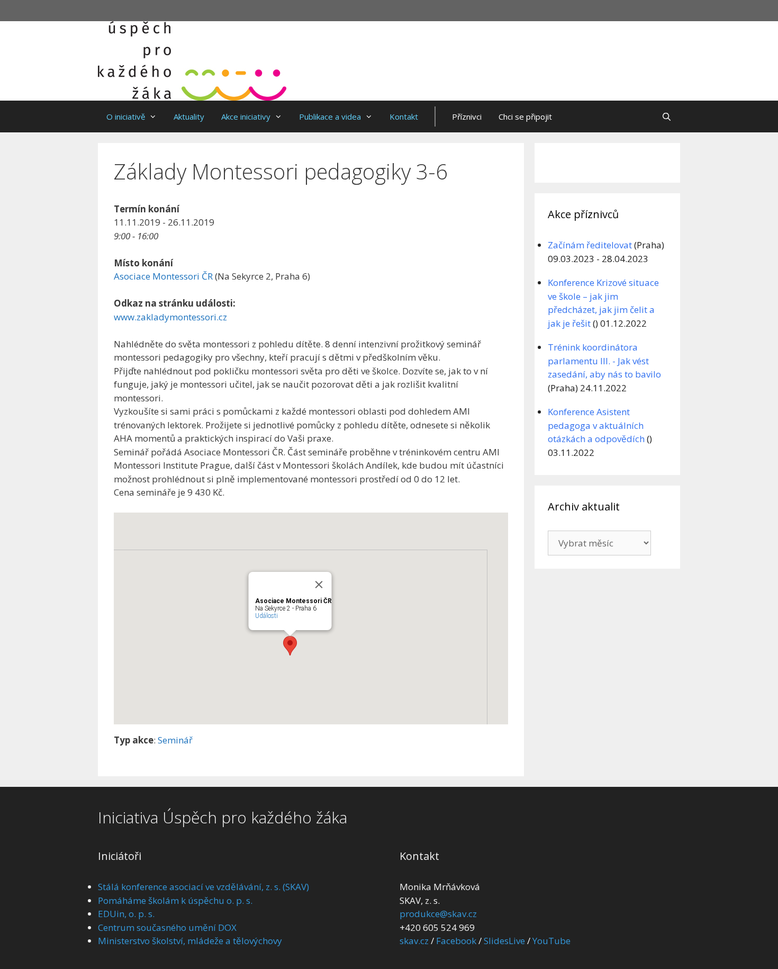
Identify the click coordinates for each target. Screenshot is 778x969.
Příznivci (467, 116)
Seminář (175, 740)
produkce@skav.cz (438, 914)
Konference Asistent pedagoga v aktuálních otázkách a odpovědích (596, 425)
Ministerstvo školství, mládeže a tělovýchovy (190, 941)
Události (266, 616)
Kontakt (404, 116)
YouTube (551, 941)
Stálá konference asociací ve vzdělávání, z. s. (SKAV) (203, 887)
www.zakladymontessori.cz (170, 317)
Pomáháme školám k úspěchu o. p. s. (175, 900)
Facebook (456, 941)
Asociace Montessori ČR (163, 276)
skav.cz (414, 941)
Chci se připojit (525, 116)
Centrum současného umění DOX (167, 927)
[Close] (318, 584)
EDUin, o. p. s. (126, 914)
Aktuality (189, 116)
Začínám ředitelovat (590, 245)
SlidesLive (504, 941)
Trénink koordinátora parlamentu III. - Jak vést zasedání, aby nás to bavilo (604, 360)
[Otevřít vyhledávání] (666, 116)
